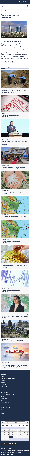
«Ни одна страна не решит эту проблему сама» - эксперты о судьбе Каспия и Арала (14, 168)
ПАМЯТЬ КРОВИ (5, 402)
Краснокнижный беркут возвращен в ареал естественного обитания (14, 91)
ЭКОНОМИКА (4, 392)
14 (24, 432)
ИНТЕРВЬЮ (4, 398)
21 (24, 434)
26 (16, 437)
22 (27, 434)
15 (27, 432)
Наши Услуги (5, 412)
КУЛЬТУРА (4, 384)
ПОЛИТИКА (4, 380)
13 (20, 432)
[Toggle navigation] (27, 6)
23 (4, 437)
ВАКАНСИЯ (4, 414)
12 (16, 432)
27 (20, 437)
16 (4, 434)
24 (8, 437)
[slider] (5, 36)
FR (27, 1)
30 (4, 439)
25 (12, 437)
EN (23, 1)
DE (25, 1)
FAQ (2, 416)
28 (24, 437)
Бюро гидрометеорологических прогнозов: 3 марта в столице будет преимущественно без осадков (15, 316)
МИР (2, 400)
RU (21, 1)
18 (12, 434)
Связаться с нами (6, 408)
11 (12, 432)
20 (20, 434)
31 (8, 439)
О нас (2, 410)
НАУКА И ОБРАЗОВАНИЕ (7, 394)
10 (8, 432)
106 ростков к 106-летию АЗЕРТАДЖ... (13, 341)
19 (16, 434)
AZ (19, 1)
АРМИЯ (3, 382)
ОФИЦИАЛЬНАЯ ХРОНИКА (8, 378)
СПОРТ (3, 396)
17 (8, 434)
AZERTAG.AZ (4, 374)
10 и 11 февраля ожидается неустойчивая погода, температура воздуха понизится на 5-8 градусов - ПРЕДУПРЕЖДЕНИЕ (15, 365)
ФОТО (2, 376)
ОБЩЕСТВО (4, 11)
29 (27, 437)
